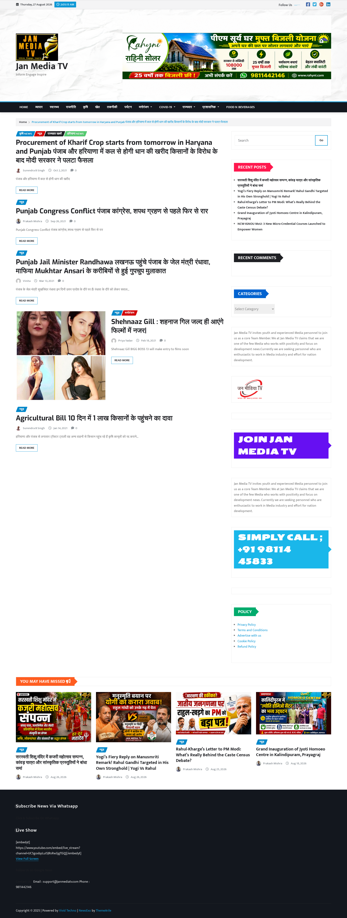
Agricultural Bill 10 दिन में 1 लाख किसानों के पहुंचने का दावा (94, 418)
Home (23, 107)
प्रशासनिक (209, 107)
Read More (26, 190)
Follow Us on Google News (34, 870)
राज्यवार (188, 107)
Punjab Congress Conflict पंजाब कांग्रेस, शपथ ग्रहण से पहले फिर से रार (112, 211)
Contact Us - (24, 881)
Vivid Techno (67, 910)
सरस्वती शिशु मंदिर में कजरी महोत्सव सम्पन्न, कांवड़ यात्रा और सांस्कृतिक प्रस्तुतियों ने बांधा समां (51, 762)
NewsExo (85, 910)
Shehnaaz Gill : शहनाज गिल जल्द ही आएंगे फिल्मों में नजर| (167, 326)
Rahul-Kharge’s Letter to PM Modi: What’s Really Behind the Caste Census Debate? (213, 754)
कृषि (85, 107)
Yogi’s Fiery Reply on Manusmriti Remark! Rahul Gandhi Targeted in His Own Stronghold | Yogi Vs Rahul (283, 193)
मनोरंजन (144, 107)
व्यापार (39, 107)
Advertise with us (249, 635)
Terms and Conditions (253, 630)
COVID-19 (166, 107)
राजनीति (71, 107)
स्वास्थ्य (54, 107)
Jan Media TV (42, 66)
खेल (97, 107)
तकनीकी (112, 107)
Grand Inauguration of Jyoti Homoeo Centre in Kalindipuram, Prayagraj (290, 752)
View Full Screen (27, 859)
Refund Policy (247, 646)
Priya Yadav (125, 340)
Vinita (27, 280)
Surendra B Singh (34, 170)
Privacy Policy (247, 625)
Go (321, 140)
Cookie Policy (246, 641)
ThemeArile (103, 910)
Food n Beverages (240, 107)
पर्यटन (128, 107)
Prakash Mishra (32, 221)
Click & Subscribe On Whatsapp (37, 818)
